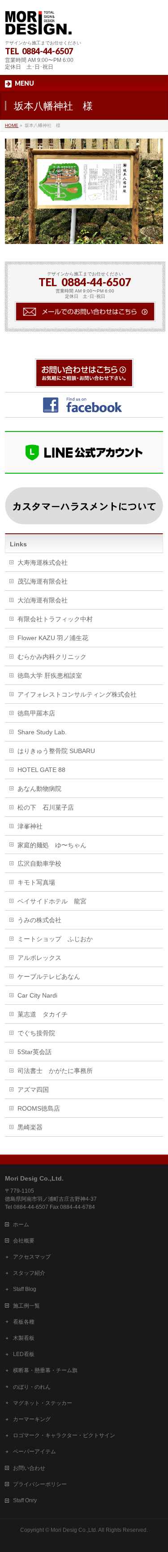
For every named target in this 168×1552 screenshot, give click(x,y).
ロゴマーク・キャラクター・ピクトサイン (64, 1435)
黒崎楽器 (30, 1127)
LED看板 (23, 1354)
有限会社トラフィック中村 (55, 619)
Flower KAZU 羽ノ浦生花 (52, 637)
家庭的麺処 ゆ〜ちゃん (51, 845)
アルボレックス (39, 957)
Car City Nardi (37, 995)
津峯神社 (30, 826)
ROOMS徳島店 (38, 1108)
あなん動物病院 (39, 788)
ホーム (21, 1224)
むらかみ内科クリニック (51, 656)
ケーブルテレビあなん (48, 976)
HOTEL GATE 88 (41, 769)
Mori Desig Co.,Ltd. (74, 1530)
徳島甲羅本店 (36, 713)
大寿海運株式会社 (42, 562)
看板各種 (23, 1322)
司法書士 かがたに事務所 (55, 1070)
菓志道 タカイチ (42, 1014)
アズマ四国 (33, 1089)
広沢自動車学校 (39, 863)
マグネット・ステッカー (42, 1403)
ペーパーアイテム (34, 1451)
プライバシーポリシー (40, 1484)
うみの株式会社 (39, 920)
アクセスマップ (32, 1257)
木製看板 (23, 1338)
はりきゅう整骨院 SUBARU (56, 750)
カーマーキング (32, 1419)
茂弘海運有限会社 (42, 581)
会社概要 (23, 1241)
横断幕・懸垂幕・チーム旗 (45, 1370)
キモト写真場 (36, 882)
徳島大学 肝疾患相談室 (49, 675)
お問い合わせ (29, 1468)
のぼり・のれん (32, 1387)
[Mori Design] (38, 25)
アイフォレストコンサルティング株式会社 (77, 694)
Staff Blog (24, 1289)
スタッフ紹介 (29, 1273)
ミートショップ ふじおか (55, 938)
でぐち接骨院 (36, 1033)
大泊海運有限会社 (42, 600)
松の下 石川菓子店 (45, 807)
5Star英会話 (34, 1051)
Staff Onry (25, 1500)
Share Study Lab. (42, 732)
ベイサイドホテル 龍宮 (51, 901)
